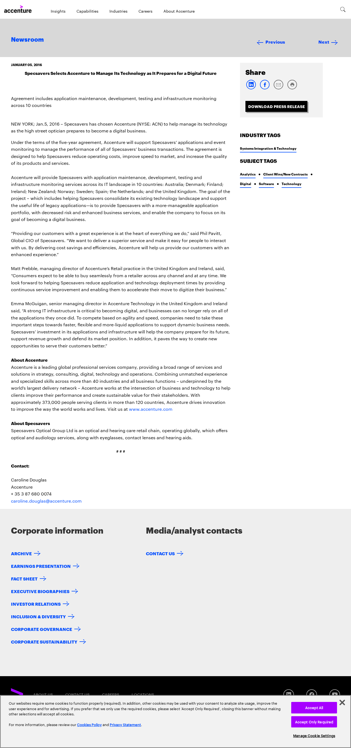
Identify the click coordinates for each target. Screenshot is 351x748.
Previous (275, 41)
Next (323, 41)
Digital (245, 183)
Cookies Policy (89, 724)
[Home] (18, 9)
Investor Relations (36, 603)
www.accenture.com (150, 409)
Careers (145, 11)
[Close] (342, 702)
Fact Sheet (24, 578)
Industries (118, 11)
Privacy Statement (125, 724)
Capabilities (87, 11)
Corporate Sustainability (44, 641)
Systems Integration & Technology (268, 148)
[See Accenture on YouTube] (334, 694)
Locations (143, 694)
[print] (292, 88)
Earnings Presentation (41, 566)
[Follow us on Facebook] (311, 694)
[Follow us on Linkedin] (288, 694)
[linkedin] (250, 88)
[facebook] (264, 88)
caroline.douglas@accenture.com (46, 501)
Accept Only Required (314, 721)
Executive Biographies (40, 591)
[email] (278, 88)
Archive (21, 553)
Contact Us (160, 553)
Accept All (314, 707)
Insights (58, 11)
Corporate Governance (41, 629)
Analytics (248, 174)
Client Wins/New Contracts (285, 174)
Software (266, 183)
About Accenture (179, 11)
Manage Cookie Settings (314, 735)
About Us (43, 694)
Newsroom (27, 40)
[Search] (343, 9)
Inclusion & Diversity (38, 616)
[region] (175, 721)
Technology (291, 183)
